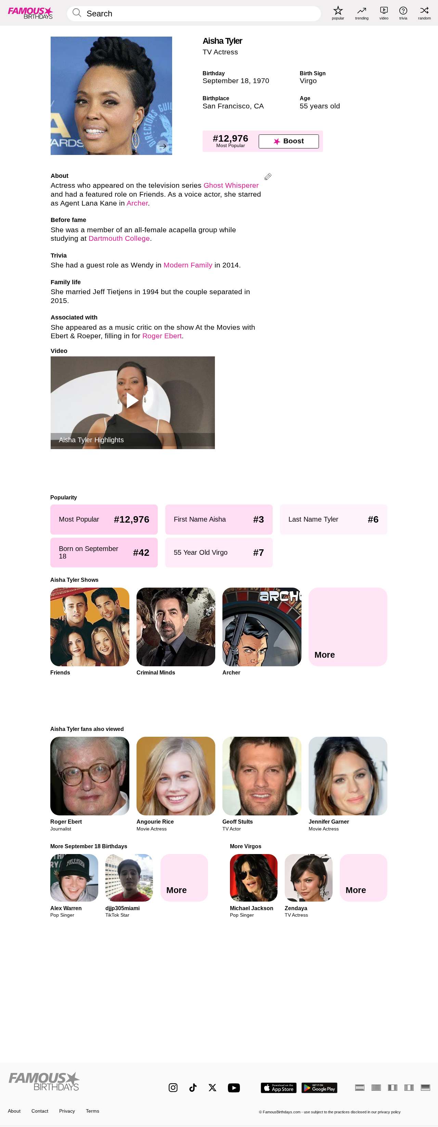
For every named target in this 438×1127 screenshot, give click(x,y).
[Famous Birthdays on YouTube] (235, 1088)
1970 (261, 81)
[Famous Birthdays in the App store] (279, 1088)
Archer (137, 203)
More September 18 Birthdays (89, 846)
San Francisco (226, 106)
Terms (92, 1111)
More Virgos (245, 846)
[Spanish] (359, 1088)
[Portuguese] (376, 1088)
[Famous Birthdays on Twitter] (212, 1087)
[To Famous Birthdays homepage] (30, 12)
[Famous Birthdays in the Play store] (319, 1088)
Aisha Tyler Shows (75, 580)
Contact (39, 1111)
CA (259, 106)
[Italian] (409, 1088)
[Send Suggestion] (268, 177)
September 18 (226, 81)
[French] (392, 1088)
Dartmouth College (119, 238)
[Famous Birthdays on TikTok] (193, 1087)
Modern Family (188, 265)
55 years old (320, 106)
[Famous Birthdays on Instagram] (173, 1087)
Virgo (308, 81)
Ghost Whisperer (231, 185)
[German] (425, 1088)
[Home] (76, 1083)
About (14, 1111)
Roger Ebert (162, 336)
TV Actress (220, 52)
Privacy (67, 1111)
